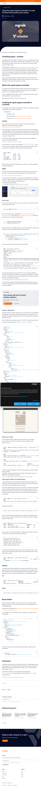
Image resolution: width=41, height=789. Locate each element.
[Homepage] (5, 751)
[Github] (7, 764)
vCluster (4, 683)
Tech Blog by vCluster (6, 7)
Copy (37, 152)
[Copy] (10, 689)
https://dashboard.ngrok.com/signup (23, 116)
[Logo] (4, 3)
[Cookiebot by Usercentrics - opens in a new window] (32, 384)
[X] (11, 16)
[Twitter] (2, 764)
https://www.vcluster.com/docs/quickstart (22, 118)
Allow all (33, 403)
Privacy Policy (12, 701)
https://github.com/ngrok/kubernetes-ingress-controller (26, 67)
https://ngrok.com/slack (7, 673)
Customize (20, 403)
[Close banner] (39, 384)
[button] (39, 3)
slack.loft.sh (31, 673)
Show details (35, 400)
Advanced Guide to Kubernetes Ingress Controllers (13, 677)
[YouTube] (6, 764)
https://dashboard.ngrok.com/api (25, 215)
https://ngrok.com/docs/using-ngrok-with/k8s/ (12, 175)
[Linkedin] (13, 16)
